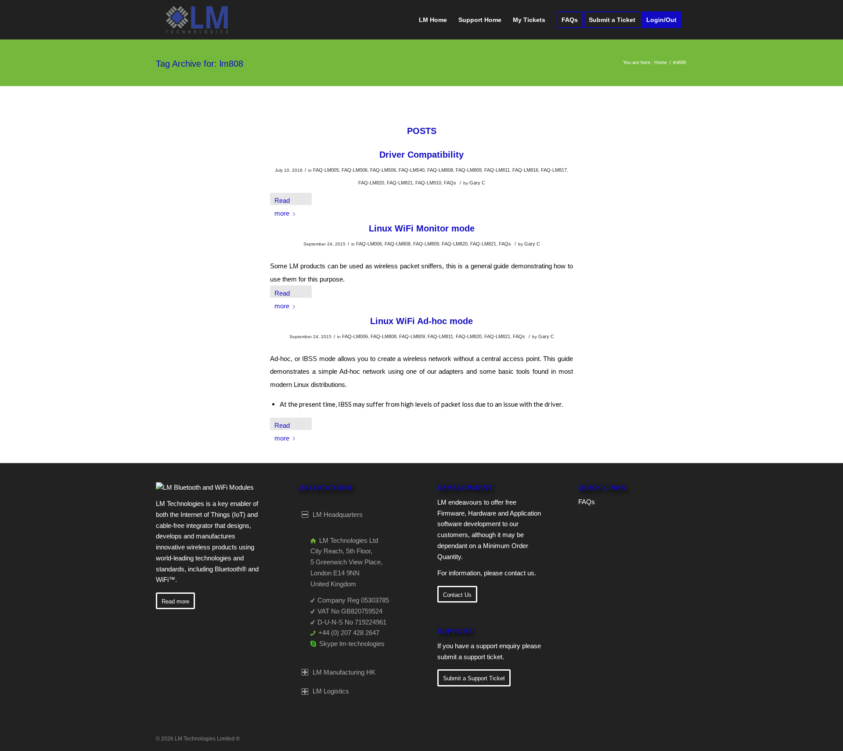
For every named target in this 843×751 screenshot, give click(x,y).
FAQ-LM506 (383, 170)
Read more (282, 201)
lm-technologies (362, 643)
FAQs (450, 182)
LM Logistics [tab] (331, 691)
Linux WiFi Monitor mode (422, 228)
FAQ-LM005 (326, 170)
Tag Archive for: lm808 (199, 64)
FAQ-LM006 (354, 170)
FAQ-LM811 (497, 170)
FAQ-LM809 (469, 170)
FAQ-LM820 (371, 182)
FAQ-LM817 (554, 170)
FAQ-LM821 (400, 182)
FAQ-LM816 (525, 170)
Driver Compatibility (421, 154)
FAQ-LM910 (428, 182)
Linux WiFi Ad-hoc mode (421, 321)
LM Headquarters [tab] (338, 514)
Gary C (477, 182)
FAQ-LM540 (412, 170)
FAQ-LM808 (440, 170)
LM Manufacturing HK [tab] (344, 672)
